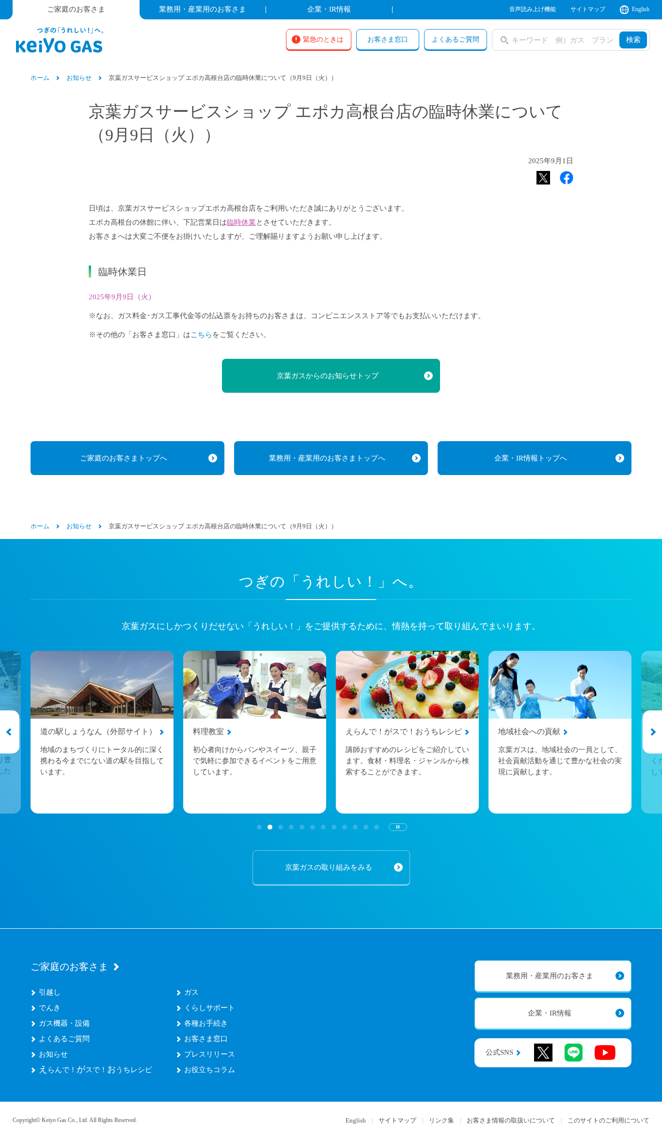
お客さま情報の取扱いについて (511, 1120)
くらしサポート (209, 1008)
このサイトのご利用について (608, 1120)
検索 (633, 40)
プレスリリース (209, 1054)
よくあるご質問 (64, 1039)
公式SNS (499, 1052)
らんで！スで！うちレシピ (95, 1069)
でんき (50, 1008)
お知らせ (53, 1054)
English (640, 9)
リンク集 (441, 1120)
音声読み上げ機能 (532, 9)
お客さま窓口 (206, 1039)
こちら (201, 334)
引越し (50, 992)
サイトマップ (587, 9)
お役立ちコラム (209, 1070)
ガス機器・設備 (64, 1023)
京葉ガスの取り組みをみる (328, 867)
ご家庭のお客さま (69, 966)
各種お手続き (206, 1023)
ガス (191, 992)
